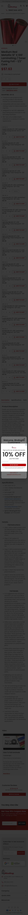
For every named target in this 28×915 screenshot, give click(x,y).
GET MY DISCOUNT (14, 464)
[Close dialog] (26, 444)
